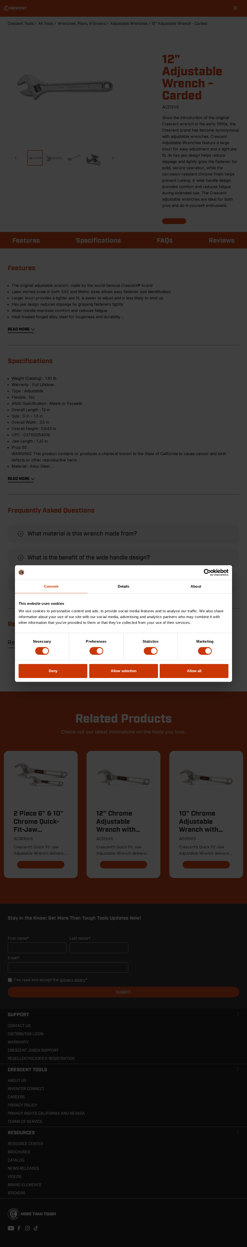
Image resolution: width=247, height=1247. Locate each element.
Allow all (194, 671)
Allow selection (124, 671)
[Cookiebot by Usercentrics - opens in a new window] (207, 572)
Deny (53, 671)
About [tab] (196, 586)
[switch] (96, 651)
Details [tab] (124, 586)
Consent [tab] (51, 586)
